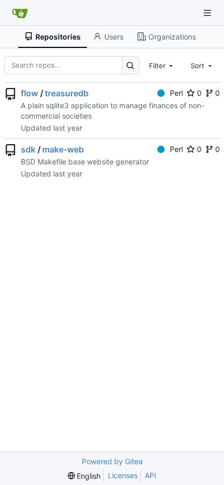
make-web (63, 149)
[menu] (84, 475)
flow (29, 93)
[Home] (19, 13)
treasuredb (67, 93)
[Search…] (130, 65)
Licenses (123, 475)
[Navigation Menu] (208, 12)
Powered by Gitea (112, 461)
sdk (28, 149)
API (150, 475)
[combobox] (162, 65)
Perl (176, 92)
